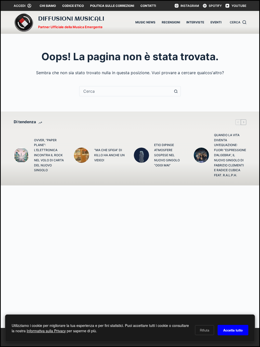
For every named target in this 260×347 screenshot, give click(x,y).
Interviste (195, 22)
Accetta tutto (233, 330)
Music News (145, 22)
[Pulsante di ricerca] (176, 91)
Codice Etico (73, 6)
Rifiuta (204, 330)
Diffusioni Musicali (71, 19)
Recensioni (171, 22)
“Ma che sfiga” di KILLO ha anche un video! (109, 155)
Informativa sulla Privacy (46, 330)
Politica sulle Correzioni (112, 6)
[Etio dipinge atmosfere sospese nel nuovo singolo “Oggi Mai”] (141, 155)
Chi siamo (48, 6)
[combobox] (125, 91)
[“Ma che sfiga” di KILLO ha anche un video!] (81, 155)
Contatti (148, 6)
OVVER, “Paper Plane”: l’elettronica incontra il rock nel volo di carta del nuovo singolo (49, 155)
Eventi (215, 22)
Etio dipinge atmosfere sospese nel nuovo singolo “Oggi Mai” (167, 155)
